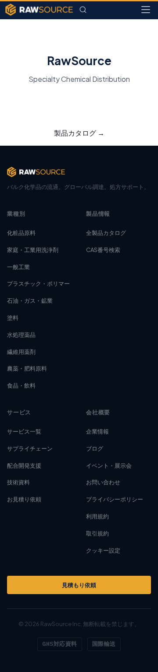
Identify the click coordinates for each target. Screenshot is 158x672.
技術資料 (18, 482)
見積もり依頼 (79, 584)
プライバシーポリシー (114, 499)
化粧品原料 (21, 232)
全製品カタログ (106, 232)
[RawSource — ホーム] (39, 10)
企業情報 (97, 431)
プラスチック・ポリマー (38, 283)
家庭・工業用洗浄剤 (32, 249)
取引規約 (97, 533)
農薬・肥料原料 (27, 368)
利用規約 (97, 516)
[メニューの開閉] (146, 10)
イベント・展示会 (109, 465)
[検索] (83, 9)
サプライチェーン (30, 448)
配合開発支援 (24, 465)
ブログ (94, 448)
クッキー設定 (103, 550)
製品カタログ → (79, 132)
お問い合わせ (103, 482)
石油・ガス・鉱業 (30, 300)
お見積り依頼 (24, 499)
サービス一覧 (24, 431)
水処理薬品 (21, 334)
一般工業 (18, 266)
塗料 (12, 317)
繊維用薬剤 (21, 351)
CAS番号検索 (103, 249)
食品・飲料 (21, 385)
